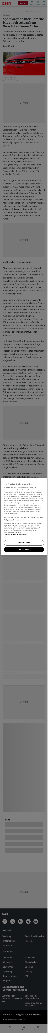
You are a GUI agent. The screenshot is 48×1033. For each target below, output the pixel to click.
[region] (24, 516)
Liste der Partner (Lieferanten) (15, 534)
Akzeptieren (24, 549)
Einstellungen (24, 543)
